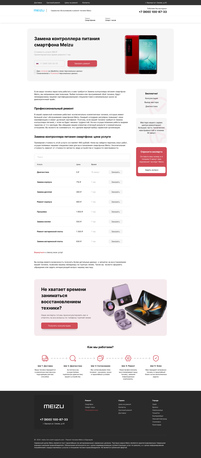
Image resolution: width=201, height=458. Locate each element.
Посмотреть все (91, 410)
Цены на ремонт (71, 3)
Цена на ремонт (124, 404)
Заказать (115, 172)
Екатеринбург (157, 416)
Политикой (54, 73)
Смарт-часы (90, 407)
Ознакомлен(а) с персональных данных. (57, 73)
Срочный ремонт (53, 3)
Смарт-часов (110, 19)
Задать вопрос (152, 170)
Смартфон (89, 404)
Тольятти (155, 413)
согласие (44, 71)
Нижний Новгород (159, 419)
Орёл (154, 404)
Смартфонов (90, 19)
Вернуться (39, 252)
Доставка (38, 3)
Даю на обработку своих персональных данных (59, 71)
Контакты (86, 3)
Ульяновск (156, 422)
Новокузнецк (157, 410)
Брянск (155, 407)
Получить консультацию (59, 326)
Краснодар (156, 425)
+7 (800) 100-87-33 (153, 12)
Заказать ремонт (82, 63)
